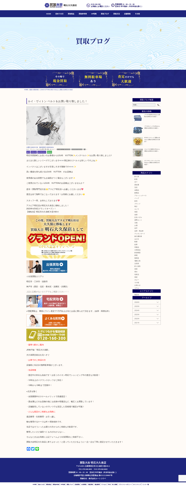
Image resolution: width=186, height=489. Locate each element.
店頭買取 (77, 484)
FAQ (109, 484)
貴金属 (136, 185)
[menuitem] (49, 13)
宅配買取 (90, 484)
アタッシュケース (140, 195)
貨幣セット (138, 220)
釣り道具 (137, 266)
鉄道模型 (137, 252)
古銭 (135, 223)
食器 (135, 212)
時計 (135, 206)
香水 (135, 272)
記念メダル (138, 217)
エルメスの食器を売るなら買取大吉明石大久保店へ (152, 150)
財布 (135, 201)
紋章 (135, 244)
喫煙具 (136, 258)
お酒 (135, 225)
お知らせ (137, 285)
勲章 (135, 242)
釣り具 (136, 176)
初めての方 (59, 14)
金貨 (135, 214)
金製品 (136, 190)
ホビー (136, 280)
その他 (136, 282)
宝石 (135, 187)
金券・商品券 (138, 231)
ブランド (33, 152)
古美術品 (137, 250)
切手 (135, 228)
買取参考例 (83, 14)
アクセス (103, 484)
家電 (135, 255)
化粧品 (136, 274)
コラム (136, 288)
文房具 (136, 263)
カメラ (136, 209)
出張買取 (83, 484)
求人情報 (114, 484)
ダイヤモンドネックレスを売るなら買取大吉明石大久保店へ (152, 162)
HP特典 (94, 14)
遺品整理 (97, 484)
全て (28, 152)
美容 (135, 277)
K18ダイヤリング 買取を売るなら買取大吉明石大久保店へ (152, 139)
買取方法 (116, 14)
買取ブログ (105, 14)
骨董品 (136, 247)
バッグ (136, 198)
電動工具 (137, 261)
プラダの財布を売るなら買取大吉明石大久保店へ (152, 115)
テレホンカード (139, 233)
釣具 (135, 179)
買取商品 (71, 14)
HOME (48, 14)
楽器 (135, 269)
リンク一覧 (145, 484)
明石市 (49, 152)
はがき (136, 239)
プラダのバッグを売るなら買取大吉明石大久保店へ (152, 127)
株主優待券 (138, 236)
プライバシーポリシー (125, 484)
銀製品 (136, 193)
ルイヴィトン (42, 152)
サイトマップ (137, 484)
